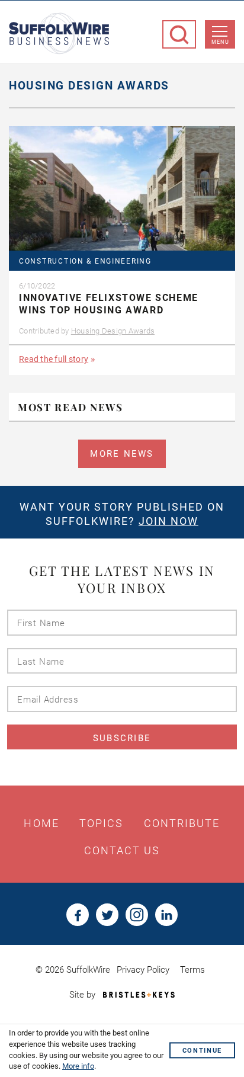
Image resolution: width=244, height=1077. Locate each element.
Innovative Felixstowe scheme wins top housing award (108, 304)
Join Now (168, 521)
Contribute (182, 823)
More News (121, 453)
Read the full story (53, 359)
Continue (202, 1050)
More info (78, 1066)
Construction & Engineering (85, 261)
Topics (101, 823)
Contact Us (122, 851)
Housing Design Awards (113, 330)
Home (41, 823)
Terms (192, 969)
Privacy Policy (143, 969)
